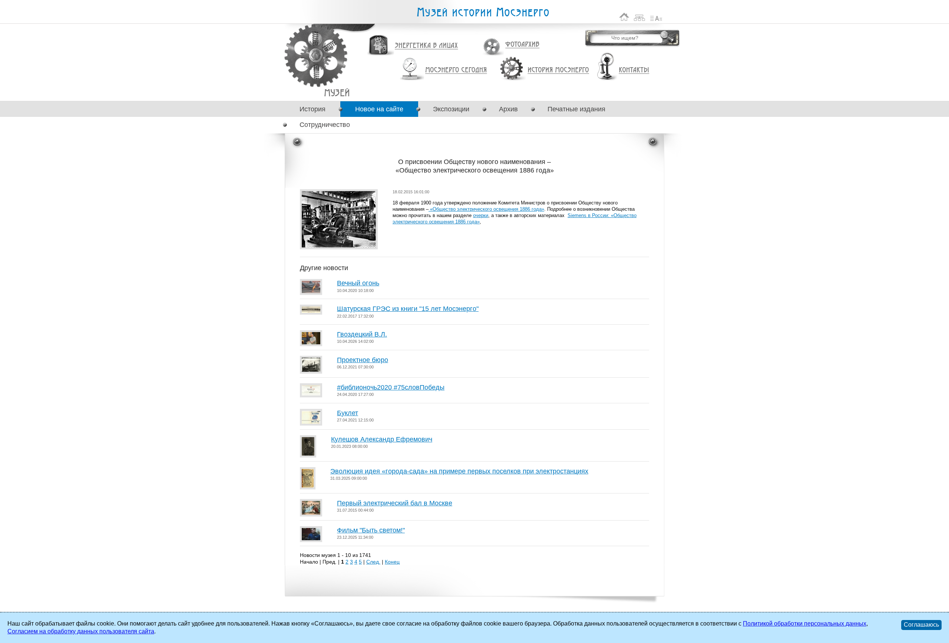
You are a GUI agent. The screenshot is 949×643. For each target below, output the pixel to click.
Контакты (633, 70)
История (312, 109)
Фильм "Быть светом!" (371, 530)
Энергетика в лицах (426, 46)
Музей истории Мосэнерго (482, 12)
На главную (624, 17)
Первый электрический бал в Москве (394, 503)
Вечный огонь (358, 283)
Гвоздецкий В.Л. (362, 334)
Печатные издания (576, 109)
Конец (392, 562)
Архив (508, 109)
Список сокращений (656, 17)
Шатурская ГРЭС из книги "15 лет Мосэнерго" (408, 308)
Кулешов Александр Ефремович (381, 439)
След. (373, 562)
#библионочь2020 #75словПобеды (390, 387)
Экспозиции (451, 109)
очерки (480, 215)
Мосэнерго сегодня (456, 70)
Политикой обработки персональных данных (804, 623)
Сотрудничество (325, 124)
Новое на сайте (379, 109)
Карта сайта (640, 17)
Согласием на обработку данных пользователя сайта (80, 631)
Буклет (347, 413)
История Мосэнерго (558, 70)
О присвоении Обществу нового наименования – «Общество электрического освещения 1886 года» (337, 92)
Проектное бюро (362, 360)
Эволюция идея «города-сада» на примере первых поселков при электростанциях (459, 471)
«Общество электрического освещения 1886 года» (486, 209)
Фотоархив (522, 45)
